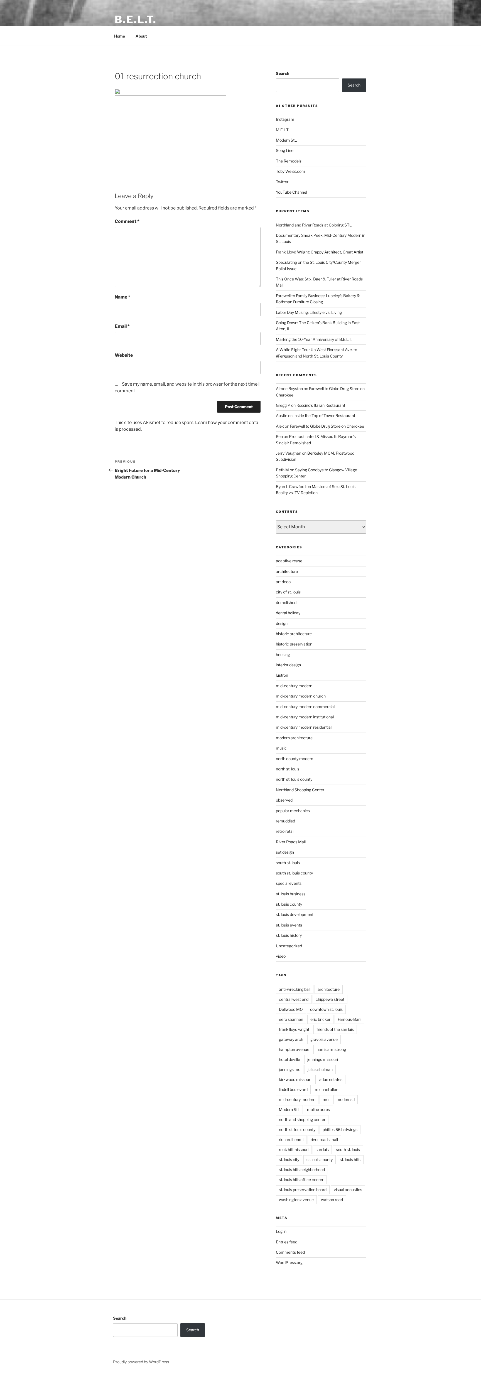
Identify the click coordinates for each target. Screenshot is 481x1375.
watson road (332, 1199)
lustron (282, 675)
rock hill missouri (293, 1149)
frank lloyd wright (294, 1029)
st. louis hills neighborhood (302, 1169)
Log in (281, 1231)
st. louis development (294, 914)
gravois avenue (324, 1039)
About (141, 36)
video (281, 956)
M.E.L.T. (282, 129)
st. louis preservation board (303, 1189)
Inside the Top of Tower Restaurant (324, 415)
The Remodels (288, 161)
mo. (326, 1099)
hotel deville (289, 1059)
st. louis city (289, 1159)
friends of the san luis (335, 1029)
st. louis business (290, 893)
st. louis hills (350, 1159)
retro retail (285, 831)
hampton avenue (294, 1049)
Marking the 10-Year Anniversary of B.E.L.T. (314, 339)
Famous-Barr (349, 1019)
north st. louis (287, 769)
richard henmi (291, 1139)
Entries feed (286, 1242)
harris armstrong (331, 1049)
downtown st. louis (326, 1009)
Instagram (285, 119)
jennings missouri (322, 1059)
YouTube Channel (291, 192)
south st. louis (288, 862)
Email (122, 326)
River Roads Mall (291, 841)
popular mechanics (293, 810)
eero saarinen (291, 1019)
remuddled (285, 821)
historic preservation (294, 644)
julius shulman (320, 1069)
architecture (287, 571)
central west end (293, 999)
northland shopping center (302, 1119)
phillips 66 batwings (340, 1129)
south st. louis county (294, 873)
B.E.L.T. (136, 19)
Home (119, 36)
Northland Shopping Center (300, 789)
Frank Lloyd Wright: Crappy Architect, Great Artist (319, 252)
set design (285, 852)
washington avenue (296, 1199)
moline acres (318, 1109)
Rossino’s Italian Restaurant (320, 405)
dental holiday (288, 612)
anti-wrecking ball (294, 989)
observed (284, 800)
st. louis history (289, 935)
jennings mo (289, 1069)
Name (122, 297)
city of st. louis (288, 592)
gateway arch (291, 1039)
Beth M (282, 469)
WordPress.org (289, 1262)
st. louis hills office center (301, 1179)
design (282, 623)
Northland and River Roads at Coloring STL (314, 225)
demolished (286, 602)
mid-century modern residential (304, 727)
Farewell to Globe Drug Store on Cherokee (327, 426)
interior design (288, 664)
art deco (283, 581)
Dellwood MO (291, 1009)
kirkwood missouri (295, 1079)
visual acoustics (348, 1189)
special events (288, 883)
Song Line (284, 150)
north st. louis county (294, 779)
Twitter (282, 181)
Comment (127, 221)
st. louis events (289, 925)
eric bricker (320, 1019)
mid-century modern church (301, 696)
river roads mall (324, 1139)
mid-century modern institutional (305, 716)
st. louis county (289, 904)
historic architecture (294, 633)
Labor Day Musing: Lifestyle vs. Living (309, 312)
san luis (322, 1149)
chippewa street (330, 999)
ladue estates (330, 1079)
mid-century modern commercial (305, 706)
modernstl (346, 1099)
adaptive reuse (289, 560)
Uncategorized (289, 945)
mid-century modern (294, 685)
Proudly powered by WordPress (141, 1361)
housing (283, 654)
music (281, 748)
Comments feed (290, 1252)
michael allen (326, 1089)
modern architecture (294, 737)
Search (282, 73)
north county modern (294, 758)
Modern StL (286, 140)
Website (124, 355)
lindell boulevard (293, 1089)
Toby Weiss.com (290, 171)
